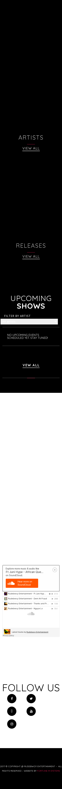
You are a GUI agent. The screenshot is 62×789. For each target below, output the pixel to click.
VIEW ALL (31, 148)
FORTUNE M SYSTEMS (48, 770)
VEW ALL (31, 365)
